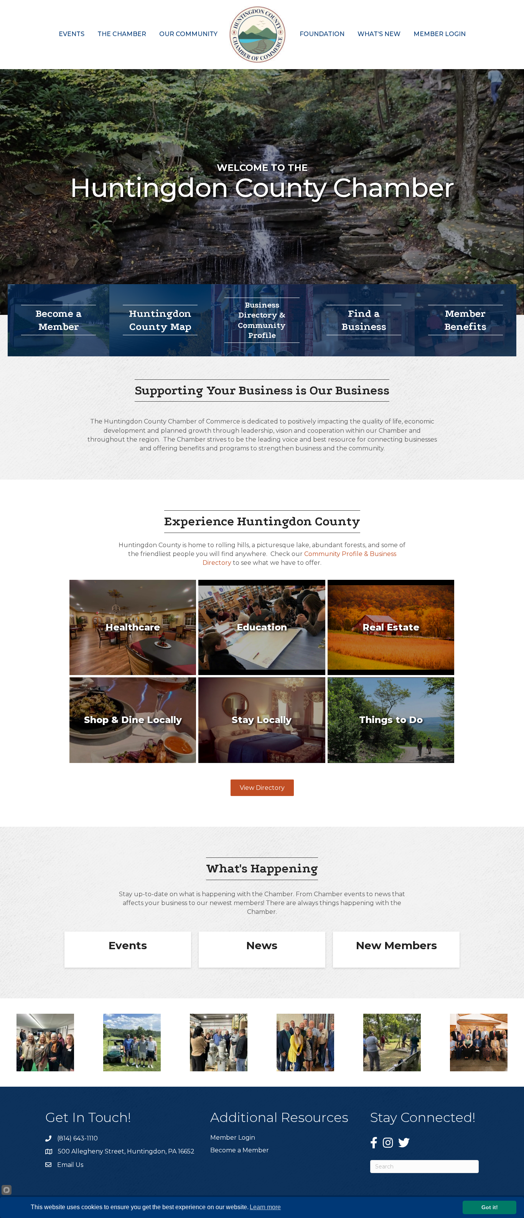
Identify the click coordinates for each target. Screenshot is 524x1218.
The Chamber (121, 34)
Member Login (440, 34)
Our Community (188, 34)
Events (71, 34)
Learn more (265, 1207)
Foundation (322, 34)
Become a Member (239, 1150)
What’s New (379, 34)
